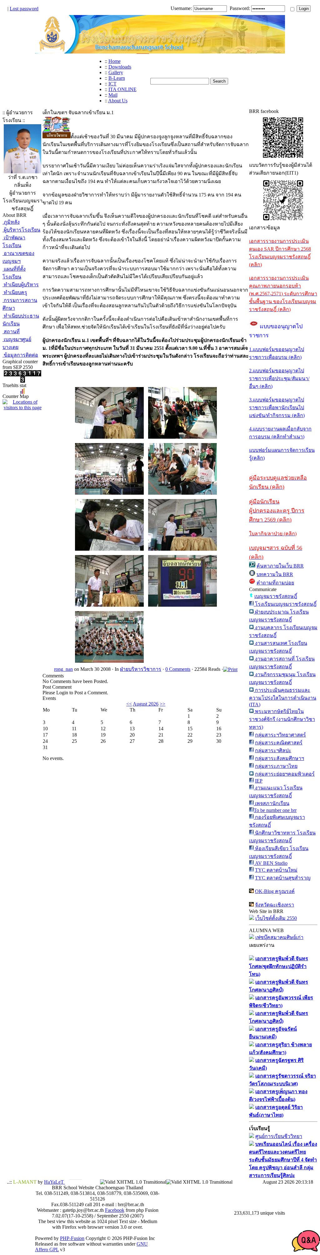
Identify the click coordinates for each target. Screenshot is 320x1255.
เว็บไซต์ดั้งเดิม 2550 (276, 918)
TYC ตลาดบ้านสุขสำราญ (283, 877)
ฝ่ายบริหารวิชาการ (140, 669)
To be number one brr (275, 810)
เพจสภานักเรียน (271, 803)
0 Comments (177, 669)
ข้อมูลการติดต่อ (20, 355)
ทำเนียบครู (14, 292)
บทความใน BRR (275, 574)
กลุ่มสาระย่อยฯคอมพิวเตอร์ (285, 774)
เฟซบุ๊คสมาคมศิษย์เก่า (279, 937)
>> (162, 704)
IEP (258, 780)
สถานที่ (11, 331)
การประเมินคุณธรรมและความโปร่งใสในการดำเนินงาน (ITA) (282, 697)
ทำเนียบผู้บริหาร (20, 284)
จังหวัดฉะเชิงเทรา (274, 904)
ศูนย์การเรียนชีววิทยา (278, 1136)
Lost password (24, 8)
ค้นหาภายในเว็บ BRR (280, 566)
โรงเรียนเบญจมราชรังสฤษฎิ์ (285, 604)
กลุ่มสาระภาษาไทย (276, 766)
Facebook (114, 1210)
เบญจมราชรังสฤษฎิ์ (275, 596)
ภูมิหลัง (11, 222)
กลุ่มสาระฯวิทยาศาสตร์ (280, 734)
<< (129, 704)
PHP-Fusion (72, 1238)
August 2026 (145, 704)
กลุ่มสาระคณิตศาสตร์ (278, 742)
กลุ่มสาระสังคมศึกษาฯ (279, 758)
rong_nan (63, 669)
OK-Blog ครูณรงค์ (275, 891)
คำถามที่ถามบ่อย (275, 582)
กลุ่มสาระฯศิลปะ (273, 750)
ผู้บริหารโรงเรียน (21, 229)
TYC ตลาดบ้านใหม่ (276, 870)
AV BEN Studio (271, 863)
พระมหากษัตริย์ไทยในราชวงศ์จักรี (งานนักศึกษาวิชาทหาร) (282, 719)
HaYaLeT (54, 1182)
